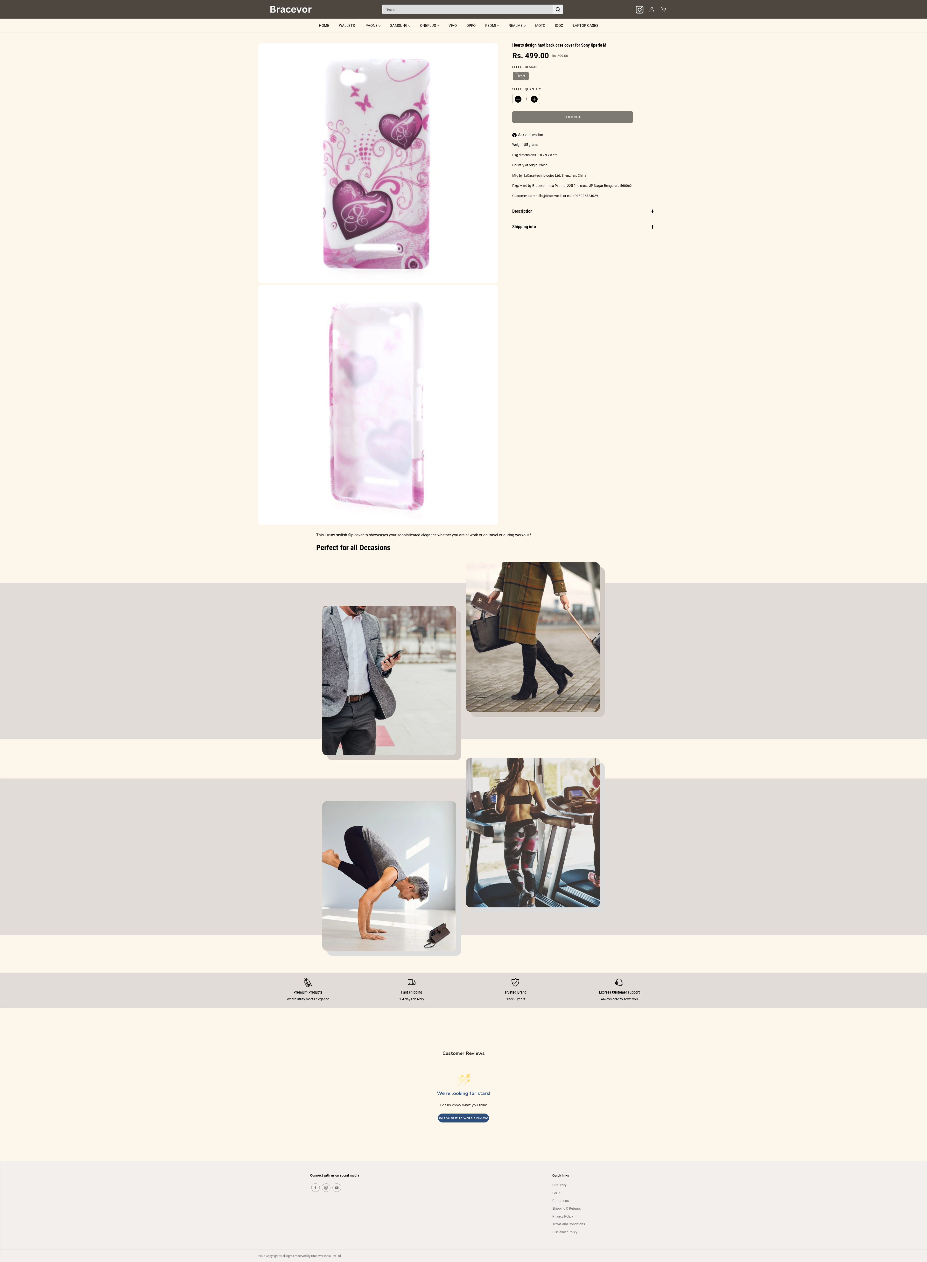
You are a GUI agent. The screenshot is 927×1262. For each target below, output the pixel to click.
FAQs (556, 1193)
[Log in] (651, 9)
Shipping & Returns (566, 1208)
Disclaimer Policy (564, 1232)
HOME (324, 25)
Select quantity (526, 89)
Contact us (560, 1201)
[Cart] (663, 9)
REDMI (491, 25)
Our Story (559, 1185)
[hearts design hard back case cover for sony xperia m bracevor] (378, 163)
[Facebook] (315, 1187)
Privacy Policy (562, 1216)
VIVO (453, 25)
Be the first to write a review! (463, 1118)
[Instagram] (326, 1187)
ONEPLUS (428, 25)
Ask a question (530, 135)
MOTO (540, 25)
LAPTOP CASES (585, 25)
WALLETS (347, 25)
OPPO (471, 25)
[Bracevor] (291, 9)
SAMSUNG (399, 25)
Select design (524, 67)
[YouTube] (336, 1187)
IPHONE (372, 25)
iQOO (559, 25)
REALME (516, 25)
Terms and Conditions (568, 1224)
